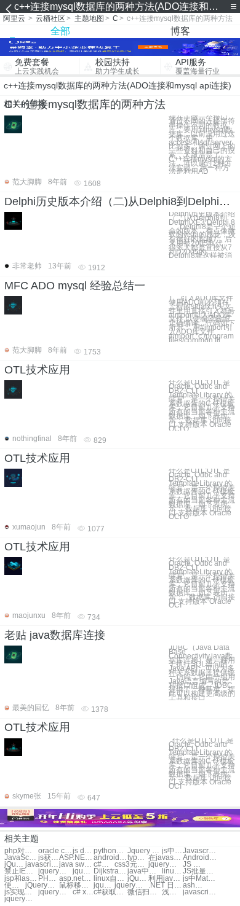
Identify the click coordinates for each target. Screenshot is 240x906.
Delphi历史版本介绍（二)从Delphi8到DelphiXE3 (122, 201)
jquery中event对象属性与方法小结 (55, 892)
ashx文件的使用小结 (193, 885)
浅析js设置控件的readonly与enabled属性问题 (172, 892)
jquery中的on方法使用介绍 (131, 885)
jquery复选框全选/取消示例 (21, 899)
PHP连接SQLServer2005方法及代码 (48, 878)
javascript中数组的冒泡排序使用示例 (200, 892)
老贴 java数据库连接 (54, 635)
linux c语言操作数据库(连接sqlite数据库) (172, 871)
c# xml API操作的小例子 (83, 892)
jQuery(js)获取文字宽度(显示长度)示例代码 (14, 864)
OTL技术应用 (37, 370)
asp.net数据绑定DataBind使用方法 (76, 878)
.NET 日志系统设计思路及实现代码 (165, 885)
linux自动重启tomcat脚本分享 (110, 878)
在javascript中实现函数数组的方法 (165, 857)
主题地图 (89, 18)
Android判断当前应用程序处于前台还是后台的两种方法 (200, 857)
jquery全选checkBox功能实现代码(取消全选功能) (104, 885)
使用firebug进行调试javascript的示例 (14, 885)
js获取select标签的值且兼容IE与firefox (48, 857)
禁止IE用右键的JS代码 (21, 871)
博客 (180, 31)
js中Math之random (200, 878)
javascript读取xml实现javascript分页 (42, 864)
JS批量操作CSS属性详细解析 (200, 871)
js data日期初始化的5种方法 (83, 851)
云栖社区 (50, 18)
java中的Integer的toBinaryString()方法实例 (144, 871)
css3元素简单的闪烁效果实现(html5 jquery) (131, 864)
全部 (60, 31)
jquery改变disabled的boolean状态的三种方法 (83, 871)
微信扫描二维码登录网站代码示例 (144, 892)
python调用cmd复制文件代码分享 (110, 851)
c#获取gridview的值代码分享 (110, 892)
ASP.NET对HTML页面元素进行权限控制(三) (76, 857)
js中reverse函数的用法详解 (172, 851)
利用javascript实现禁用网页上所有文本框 (165, 878)
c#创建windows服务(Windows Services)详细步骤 (104, 864)
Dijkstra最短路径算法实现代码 (110, 871)
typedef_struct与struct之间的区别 (137, 857)
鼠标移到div (76, 885)
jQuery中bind (137, 878)
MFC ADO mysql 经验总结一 (74, 285)
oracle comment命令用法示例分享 (55, 851)
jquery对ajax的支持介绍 (55, 871)
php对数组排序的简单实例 (21, 851)
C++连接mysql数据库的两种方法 (85, 104)
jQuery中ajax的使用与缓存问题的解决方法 (42, 885)
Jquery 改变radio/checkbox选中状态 (144, 851)
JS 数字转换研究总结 (193, 864)
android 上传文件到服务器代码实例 (110, 857)
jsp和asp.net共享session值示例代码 (21, 878)
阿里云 (14, 18)
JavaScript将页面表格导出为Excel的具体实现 (21, 857)
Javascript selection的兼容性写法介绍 (200, 851)
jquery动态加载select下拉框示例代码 (165, 864)
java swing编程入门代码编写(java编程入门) (76, 864)
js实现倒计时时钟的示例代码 (21, 892)
